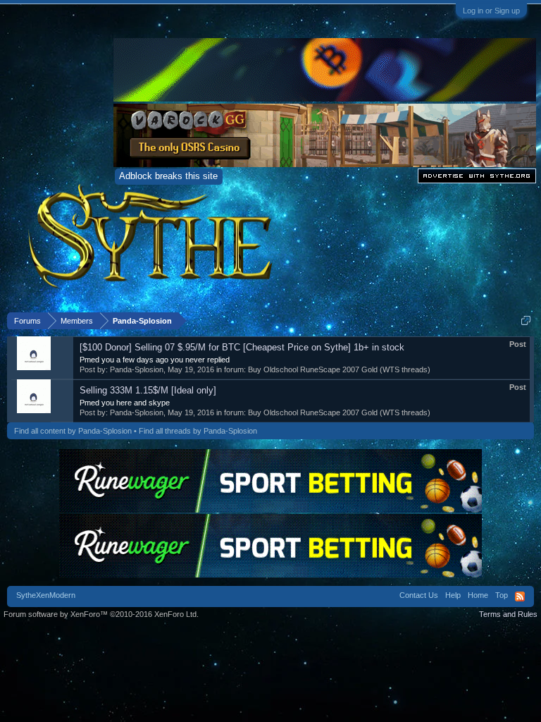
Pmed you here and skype (125, 402)
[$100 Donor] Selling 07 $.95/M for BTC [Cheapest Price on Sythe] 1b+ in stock (242, 347)
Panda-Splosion (136, 369)
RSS (520, 596)
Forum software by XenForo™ (101, 614)
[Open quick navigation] (525, 320)
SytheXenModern (45, 595)
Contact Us (418, 595)
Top (501, 595)
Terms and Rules (508, 614)
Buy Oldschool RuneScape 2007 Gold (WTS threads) (339, 369)
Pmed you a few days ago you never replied (155, 359)
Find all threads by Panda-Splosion (198, 431)
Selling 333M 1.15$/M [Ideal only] (148, 390)
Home (478, 595)
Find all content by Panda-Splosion (73, 431)
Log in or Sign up (491, 10)
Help (453, 595)
